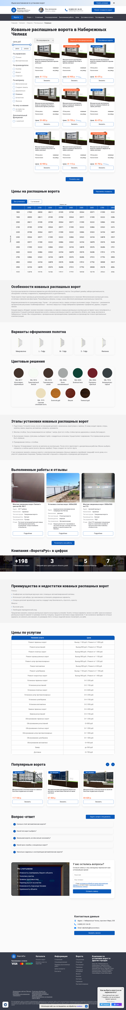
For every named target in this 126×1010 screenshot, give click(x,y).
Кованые (19, 94)
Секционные (80, 959)
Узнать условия (102, 3)
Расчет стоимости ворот (103, 10)
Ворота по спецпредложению (81, 40)
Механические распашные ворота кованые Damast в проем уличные (46, 61)
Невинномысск (103, 963)
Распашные (38, 23)
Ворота (29, 23)
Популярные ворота (105, 40)
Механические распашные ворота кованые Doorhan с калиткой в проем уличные (44, 104)
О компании (39, 17)
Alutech (18, 72)
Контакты (109, 17)
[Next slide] (113, 764)
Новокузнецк (96, 970)
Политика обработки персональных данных (39, 992)
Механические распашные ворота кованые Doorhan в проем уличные (72, 61)
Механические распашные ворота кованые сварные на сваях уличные (100, 148)
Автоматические (22, 61)
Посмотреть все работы (63, 543)
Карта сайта (36, 998)
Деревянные (20, 91)
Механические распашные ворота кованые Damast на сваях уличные (72, 148)
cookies (79, 1006)
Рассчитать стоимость (104, 192)
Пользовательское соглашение (42, 997)
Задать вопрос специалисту (100, 817)
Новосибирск (96, 973)
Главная (14, 23)
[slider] (13, 45)
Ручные (18, 57)
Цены (77, 17)
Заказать (47, 81)
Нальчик (95, 963)
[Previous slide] (107, 764)
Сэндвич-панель (22, 87)
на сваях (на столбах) (20, 110)
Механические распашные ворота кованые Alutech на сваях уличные (99, 104)
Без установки (19, 202)
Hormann (79, 979)
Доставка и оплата (87, 17)
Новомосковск (96, 971)
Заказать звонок (94, 933)
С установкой (35, 201)
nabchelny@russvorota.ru (90, 928)
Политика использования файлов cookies (40, 994)
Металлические (21, 84)
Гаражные (79, 967)
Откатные (79, 962)
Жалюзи (19, 101)
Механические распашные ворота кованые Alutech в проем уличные (101, 61)
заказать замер (50, 11)
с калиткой (20, 121)
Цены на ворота (60, 969)
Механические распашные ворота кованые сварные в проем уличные (72, 104)
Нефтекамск (96, 965)
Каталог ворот (40, 959)
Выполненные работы (66, 17)
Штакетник (20, 98)
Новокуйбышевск (106, 970)
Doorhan (18, 69)
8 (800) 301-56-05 (75, 9)
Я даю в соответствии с (90, 885)
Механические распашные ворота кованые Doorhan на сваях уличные (45, 148)
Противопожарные (82, 984)
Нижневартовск (97, 967)
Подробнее (28, 533)
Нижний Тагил (109, 968)
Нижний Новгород (98, 968)
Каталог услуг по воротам (41, 962)
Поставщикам (99, 17)
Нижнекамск (107, 967)
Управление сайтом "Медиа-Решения (22, 992)
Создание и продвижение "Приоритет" (21, 994)
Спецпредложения (51, 17)
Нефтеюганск (105, 965)
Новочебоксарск (106, 973)
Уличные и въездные (79, 970)
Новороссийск (106, 971)
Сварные (19, 76)
